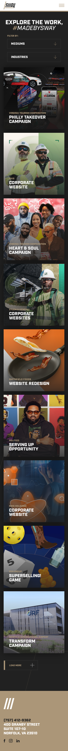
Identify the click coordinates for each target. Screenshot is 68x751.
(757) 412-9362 (17, 720)
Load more (15, 665)
